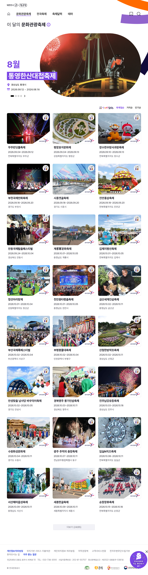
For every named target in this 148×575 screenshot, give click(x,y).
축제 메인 (8, 14)
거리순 (130, 107)
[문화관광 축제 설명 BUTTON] (48, 25)
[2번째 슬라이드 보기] (16, 96)
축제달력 (57, 14)
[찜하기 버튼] (131, 14)
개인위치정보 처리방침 (64, 551)
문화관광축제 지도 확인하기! (138, 559)
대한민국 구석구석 (17, 5)
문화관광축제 (23, 14)
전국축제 (42, 14)
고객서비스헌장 (99, 551)
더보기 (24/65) (74, 527)
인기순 (138, 107)
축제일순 (120, 107)
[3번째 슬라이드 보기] (18, 96)
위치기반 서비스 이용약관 (38, 551)
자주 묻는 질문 (30, 554)
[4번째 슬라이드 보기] (21, 96)
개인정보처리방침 (15, 551)
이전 (7, 96)
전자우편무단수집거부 (120, 551)
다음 (24, 96)
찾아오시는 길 (13, 554)
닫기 (146, 551)
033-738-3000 (50, 560)
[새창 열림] (87, 569)
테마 (70, 14)
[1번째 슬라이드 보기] (12, 96)
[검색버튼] (138, 14)
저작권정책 (83, 551)
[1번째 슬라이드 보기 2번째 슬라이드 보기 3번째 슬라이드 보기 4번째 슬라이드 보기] (16, 96)
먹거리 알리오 (106, 107)
